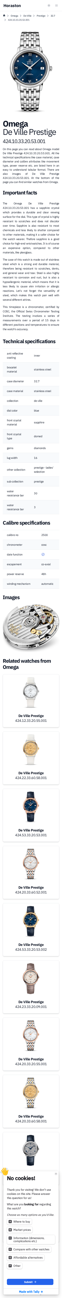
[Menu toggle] (56, 5)
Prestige (41, 15)
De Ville (27, 15)
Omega (14, 15)
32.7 (53, 15)
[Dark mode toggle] (48, 5)
